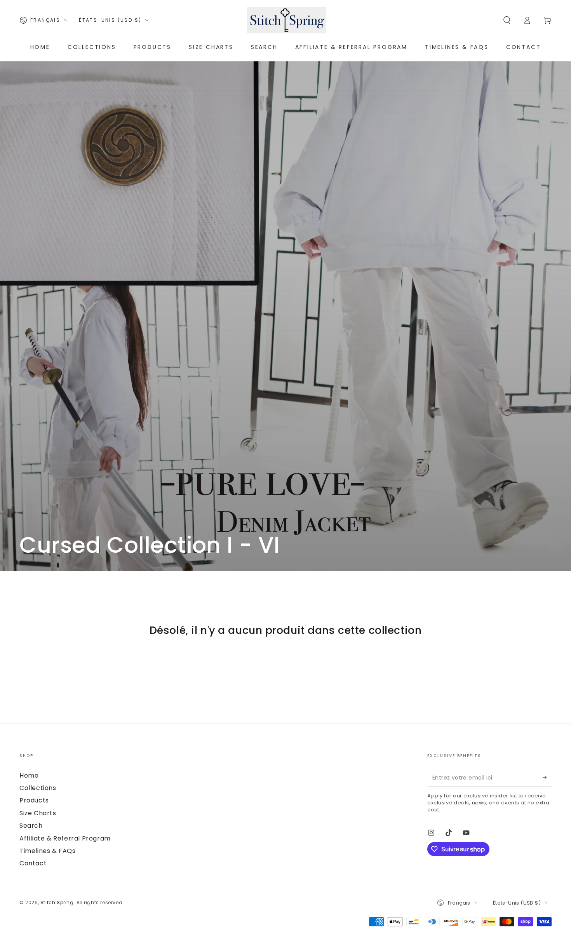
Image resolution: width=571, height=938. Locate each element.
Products (34, 800)
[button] (507, 20)
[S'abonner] (547, 777)
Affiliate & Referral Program (65, 838)
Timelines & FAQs (47, 850)
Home (28, 775)
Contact (33, 863)
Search (31, 825)
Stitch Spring (57, 902)
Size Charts (37, 813)
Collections (37, 787)
